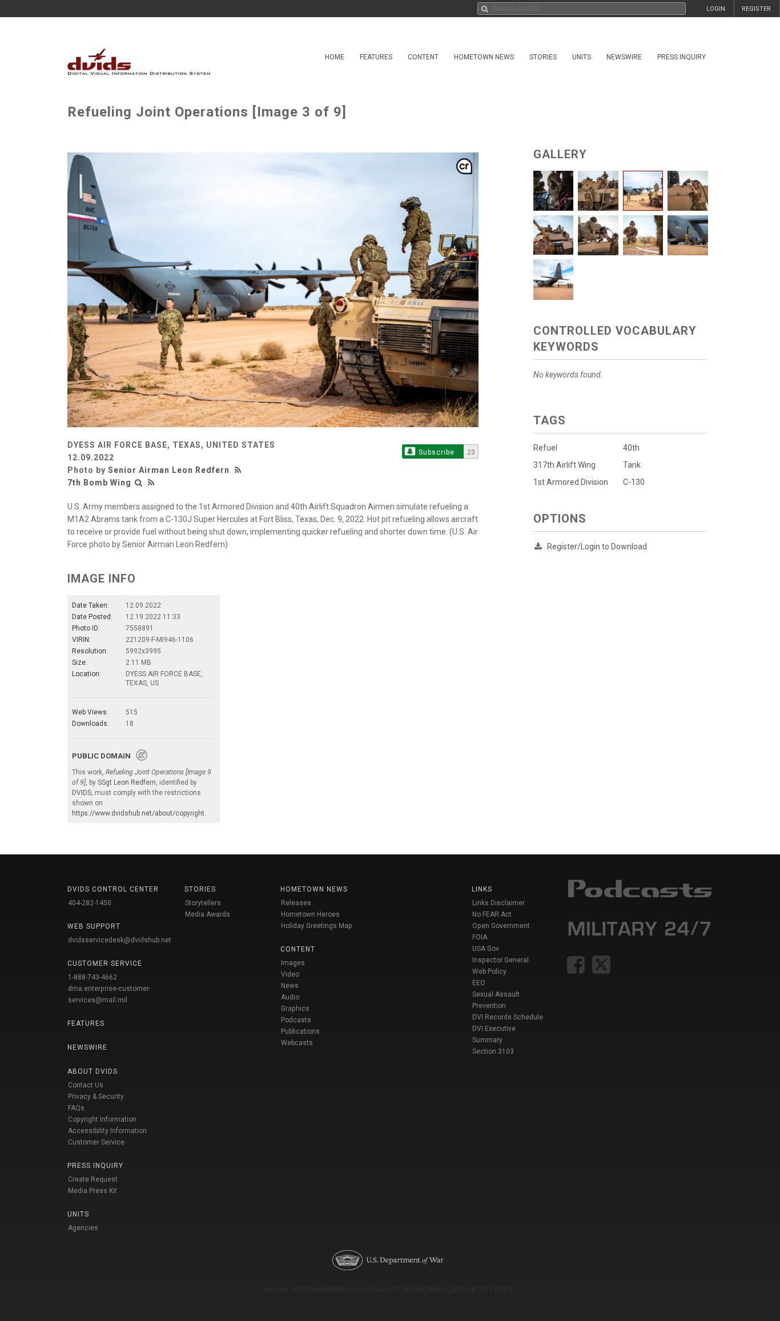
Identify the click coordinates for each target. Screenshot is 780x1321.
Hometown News (484, 57)
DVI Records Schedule (507, 1017)
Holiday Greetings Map (316, 926)
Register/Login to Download (597, 546)
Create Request (93, 1179)
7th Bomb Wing (99, 482)
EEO (478, 983)
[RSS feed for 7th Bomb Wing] (151, 482)
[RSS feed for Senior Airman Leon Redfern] (239, 470)
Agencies (83, 1228)
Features (376, 57)
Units (581, 57)
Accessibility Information (107, 1131)
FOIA (479, 937)
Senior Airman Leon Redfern (169, 470)
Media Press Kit (92, 1191)
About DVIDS (92, 1071)
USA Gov (485, 949)
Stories (543, 57)
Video (290, 974)
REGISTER (756, 9)
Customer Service (96, 1142)
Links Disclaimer (498, 903)
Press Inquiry (681, 57)
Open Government (501, 926)
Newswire (624, 57)
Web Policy (489, 971)
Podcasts (296, 1020)
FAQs (76, 1108)
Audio (290, 997)
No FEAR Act (492, 914)
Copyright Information (102, 1119)
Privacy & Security (96, 1097)
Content (423, 57)
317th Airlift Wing (564, 464)
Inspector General (500, 960)
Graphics (295, 1009)
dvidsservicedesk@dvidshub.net (119, 940)
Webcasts (297, 1043)
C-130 (634, 482)
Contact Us (85, 1085)
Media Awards (207, 914)
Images (293, 963)
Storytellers (203, 903)
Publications (300, 1031)
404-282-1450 (89, 903)
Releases (296, 903)
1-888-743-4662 (92, 977)
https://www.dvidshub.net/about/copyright (138, 813)
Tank (632, 464)
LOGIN (715, 9)
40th (631, 447)
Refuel (545, 447)
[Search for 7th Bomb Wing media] (139, 482)
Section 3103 (493, 1051)
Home (334, 57)
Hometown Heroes (310, 914)
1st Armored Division (570, 482)
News (290, 986)
